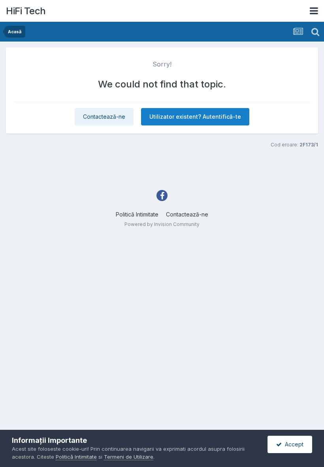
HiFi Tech (26, 11)
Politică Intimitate (137, 214)
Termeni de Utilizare (128, 457)
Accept (292, 444)
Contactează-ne (104, 116)
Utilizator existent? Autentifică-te (195, 116)
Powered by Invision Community (162, 224)
